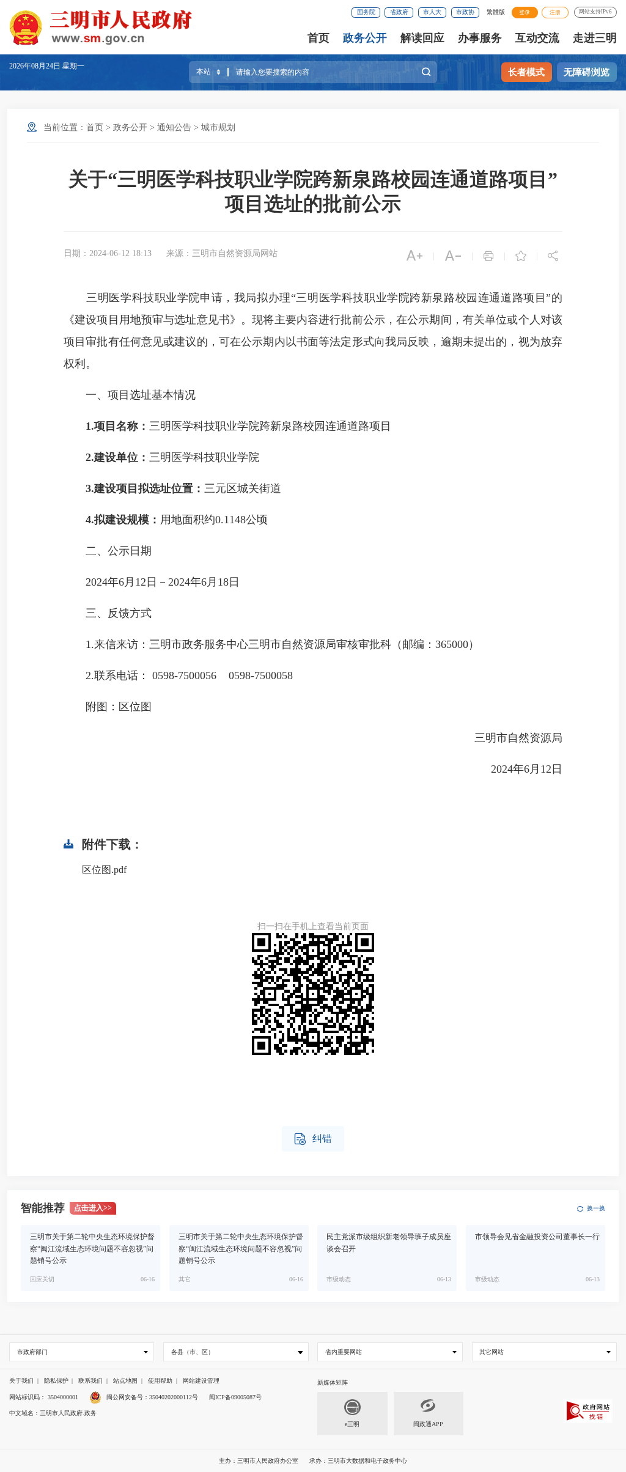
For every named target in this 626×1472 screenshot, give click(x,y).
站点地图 (125, 1380)
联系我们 (90, 1380)
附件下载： (112, 844)
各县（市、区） (192, 1352)
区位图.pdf (104, 869)
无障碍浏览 (586, 72)
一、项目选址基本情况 (130, 395)
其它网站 (491, 1352)
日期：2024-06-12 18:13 (108, 253)
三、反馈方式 (108, 613)
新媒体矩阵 (332, 1382)
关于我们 (21, 1380)
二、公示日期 (108, 551)
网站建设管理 (201, 1380)
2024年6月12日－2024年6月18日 (152, 582)
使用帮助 (160, 1380)
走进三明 (595, 38)
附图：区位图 (108, 707)
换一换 (596, 1208)
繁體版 (496, 12)
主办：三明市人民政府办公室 (258, 1460)
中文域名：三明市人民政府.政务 (53, 1413)
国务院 (366, 12)
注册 (555, 12)
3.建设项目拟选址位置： (145, 488)
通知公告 (174, 127)
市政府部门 (32, 1352)
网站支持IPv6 (595, 12)
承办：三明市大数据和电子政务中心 (358, 1460)
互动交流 (537, 38)
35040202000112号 (173, 1397)
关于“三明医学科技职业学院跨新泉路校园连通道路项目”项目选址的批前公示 (313, 191)
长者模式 (526, 72)
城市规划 (218, 127)
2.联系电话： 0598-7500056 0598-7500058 (178, 675)
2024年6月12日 (515, 769)
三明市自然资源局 (507, 738)
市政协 (465, 12)
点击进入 (93, 1208)
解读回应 (422, 38)
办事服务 (480, 38)
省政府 (399, 12)
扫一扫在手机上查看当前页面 (313, 926)
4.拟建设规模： (123, 519)
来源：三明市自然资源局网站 (222, 253)
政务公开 (365, 38)
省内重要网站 (343, 1352)
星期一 (73, 66)
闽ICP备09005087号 (235, 1397)
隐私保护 (56, 1380)
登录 (524, 12)
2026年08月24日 (35, 66)
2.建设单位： (117, 457)
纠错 (313, 1139)
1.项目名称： (117, 426)
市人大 (432, 12)
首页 (318, 38)
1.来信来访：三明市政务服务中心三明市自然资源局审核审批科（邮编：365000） (271, 644)
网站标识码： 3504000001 (43, 1397)
